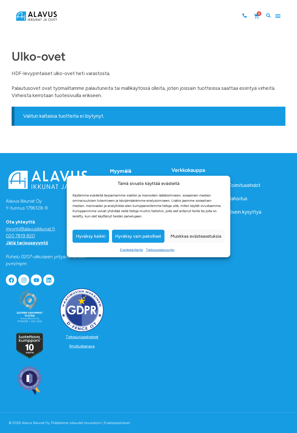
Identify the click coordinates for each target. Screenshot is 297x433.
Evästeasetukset (117, 423)
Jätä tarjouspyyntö (27, 242)
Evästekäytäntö (131, 250)
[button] (278, 16)
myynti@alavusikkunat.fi (30, 229)
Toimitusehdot (244, 185)
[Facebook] (11, 279)
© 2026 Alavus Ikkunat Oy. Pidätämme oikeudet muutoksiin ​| (69, 423)
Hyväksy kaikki (91, 236)
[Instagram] (23, 279)
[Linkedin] (48, 279)
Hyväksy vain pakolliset (138, 236)
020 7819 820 (20, 236)
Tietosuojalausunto (160, 250)
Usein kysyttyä (244, 212)
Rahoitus (237, 198)
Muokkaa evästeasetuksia (196, 236)
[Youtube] (36, 279)
